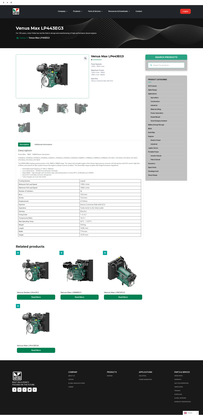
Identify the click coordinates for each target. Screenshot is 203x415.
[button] (85, 58)
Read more (36, 297)
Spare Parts (152, 167)
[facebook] (3, 2)
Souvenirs (151, 163)
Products (76, 11)
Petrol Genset (155, 159)
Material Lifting (156, 109)
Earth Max (151, 132)
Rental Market (155, 117)
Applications (152, 94)
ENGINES (109, 376)
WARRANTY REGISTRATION (182, 402)
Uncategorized (153, 171)
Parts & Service (94, 11)
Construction (155, 101)
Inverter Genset (156, 156)
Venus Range (152, 175)
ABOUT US (71, 376)
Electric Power (156, 140)
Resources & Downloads (118, 11)
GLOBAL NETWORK (180, 398)
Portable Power (153, 152)
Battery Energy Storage (156, 125)
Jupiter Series (153, 148)
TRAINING (177, 390)
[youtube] (29, 390)
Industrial (154, 105)
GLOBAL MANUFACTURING (76, 383)
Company (61, 11)
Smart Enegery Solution (159, 121)
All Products (152, 86)
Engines (151, 136)
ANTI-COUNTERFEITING (181, 383)
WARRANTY (177, 379)
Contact (139, 11)
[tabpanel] (79, 193)
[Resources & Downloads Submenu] (129, 11)
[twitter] (7, 2)
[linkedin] (35, 390)
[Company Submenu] (67, 11)
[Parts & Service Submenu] (102, 11)
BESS (150, 129)
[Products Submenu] (82, 11)
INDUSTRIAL (142, 376)
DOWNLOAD (178, 394)
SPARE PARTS (178, 376)
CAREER (70, 387)
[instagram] (11, 2)
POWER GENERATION (145, 379)
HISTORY (71, 379)
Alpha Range (152, 90)
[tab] (24, 145)
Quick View (18, 253)
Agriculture (154, 97)
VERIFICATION (178, 387)
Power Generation (157, 113)
